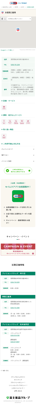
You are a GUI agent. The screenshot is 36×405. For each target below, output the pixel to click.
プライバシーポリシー (18, 382)
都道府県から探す (7, 7)
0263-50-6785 (15, 335)
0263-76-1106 (15, 65)
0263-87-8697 (15, 342)
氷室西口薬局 (30, 7)
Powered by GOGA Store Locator (27, 49)
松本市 (22, 7)
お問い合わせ (18, 391)
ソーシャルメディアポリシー (18, 385)
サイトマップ (18, 379)
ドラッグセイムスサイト (18, 377)
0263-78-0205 (15, 282)
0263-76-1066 (15, 308)
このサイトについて (18, 388)
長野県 (16, 7)
